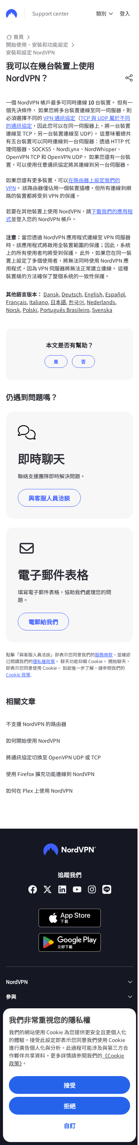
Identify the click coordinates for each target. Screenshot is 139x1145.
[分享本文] (129, 78)
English (94, 294)
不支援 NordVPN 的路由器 (36, 724)
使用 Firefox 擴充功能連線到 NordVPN (50, 774)
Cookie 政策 (18, 674)
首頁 (18, 36)
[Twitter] (47, 889)
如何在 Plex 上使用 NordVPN (39, 790)
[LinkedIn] (62, 889)
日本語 (58, 302)
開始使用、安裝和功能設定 (37, 44)
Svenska (102, 309)
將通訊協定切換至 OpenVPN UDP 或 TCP (53, 757)
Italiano (38, 302)
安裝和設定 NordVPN (30, 52)
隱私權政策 (44, 661)
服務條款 (104, 654)
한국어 (76, 302)
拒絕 (70, 1105)
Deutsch (72, 294)
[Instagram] (91, 889)
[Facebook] (32, 889)
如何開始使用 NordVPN (33, 740)
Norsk (13, 309)
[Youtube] (77, 889)
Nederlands (101, 302)
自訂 (70, 1125)
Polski (30, 309)
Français (16, 302)
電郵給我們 (43, 621)
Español (115, 294)
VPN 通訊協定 (59, 118)
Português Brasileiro (64, 309)
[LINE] (106, 889)
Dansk (51, 294)
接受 (70, 1085)
